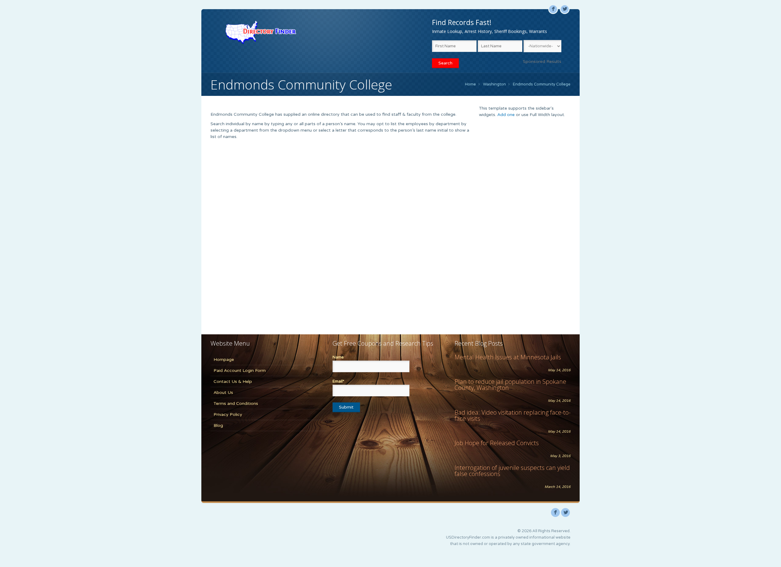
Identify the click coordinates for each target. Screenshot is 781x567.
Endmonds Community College (541, 84)
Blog (218, 425)
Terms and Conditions (236, 403)
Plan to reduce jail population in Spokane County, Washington (510, 384)
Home (470, 84)
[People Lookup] (261, 32)
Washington (494, 84)
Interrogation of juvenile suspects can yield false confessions (512, 470)
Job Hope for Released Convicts (497, 443)
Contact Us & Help (233, 381)
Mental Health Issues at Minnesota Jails (508, 357)
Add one (506, 114)
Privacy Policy (228, 414)
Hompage (224, 359)
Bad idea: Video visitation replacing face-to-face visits (512, 415)
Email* (338, 381)
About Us (223, 392)
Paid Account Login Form (240, 370)
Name (338, 357)
